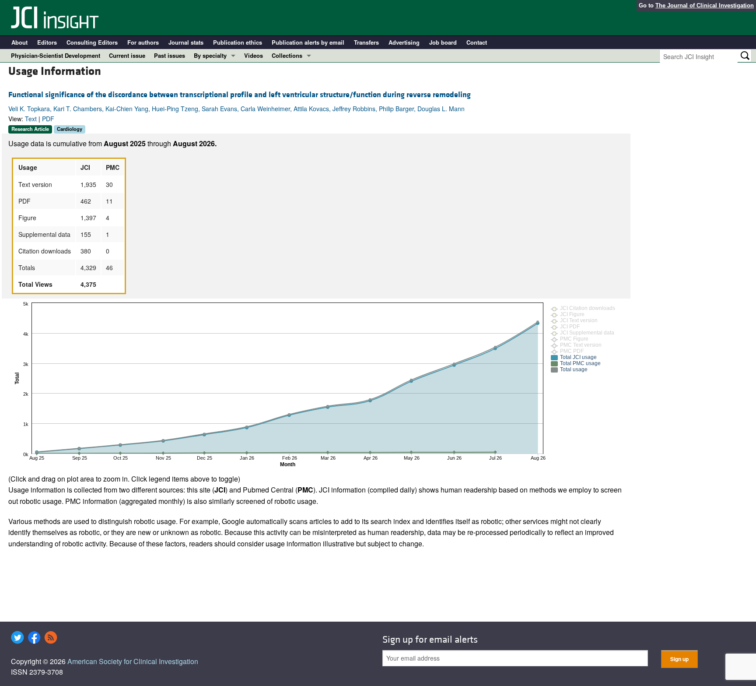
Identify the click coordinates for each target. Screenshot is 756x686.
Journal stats (185, 42)
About (19, 42)
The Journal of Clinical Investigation (704, 5)
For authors (143, 42)
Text (31, 118)
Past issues (169, 55)
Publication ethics (237, 42)
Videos (253, 55)
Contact (476, 42)
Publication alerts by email (308, 42)
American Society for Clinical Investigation (132, 661)
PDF (48, 118)
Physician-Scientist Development (55, 55)
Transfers (366, 42)
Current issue (127, 55)
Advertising (404, 42)
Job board (443, 42)
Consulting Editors (92, 42)
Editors (47, 42)
